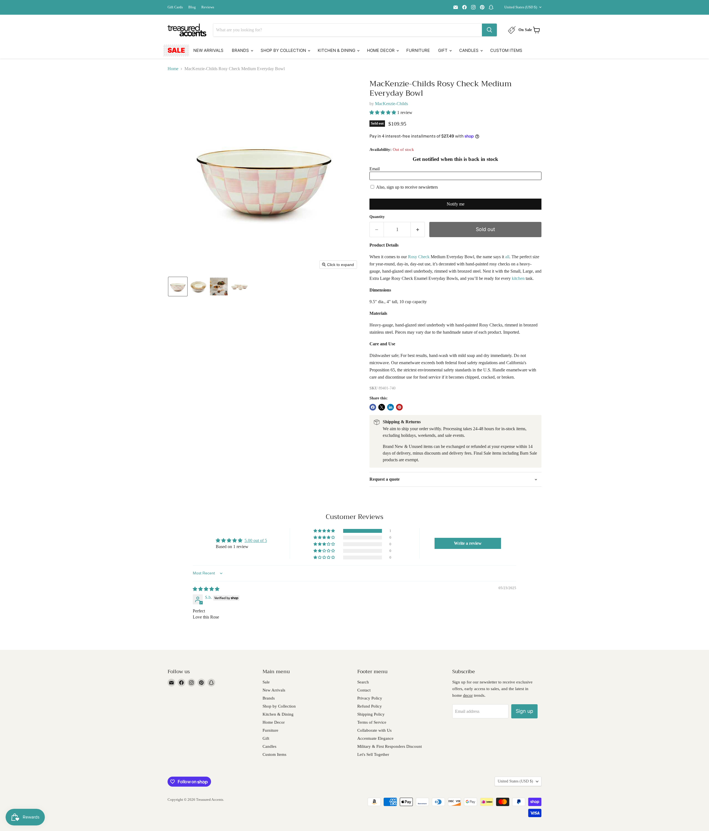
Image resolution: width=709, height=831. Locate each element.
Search (363, 682)
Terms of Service (371, 722)
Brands (241, 50)
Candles (469, 50)
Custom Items (506, 50)
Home (173, 68)
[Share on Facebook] (372, 407)
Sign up (524, 711)
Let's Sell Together (373, 754)
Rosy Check (419, 256)
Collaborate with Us (374, 730)
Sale (176, 50)
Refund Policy (369, 706)
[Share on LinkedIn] (390, 407)
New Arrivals (208, 50)
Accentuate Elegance (375, 738)
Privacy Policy (369, 698)
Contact (364, 690)
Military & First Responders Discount (389, 746)
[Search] (489, 30)
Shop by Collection (284, 50)
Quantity (377, 217)
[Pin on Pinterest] (399, 407)
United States (520, 7)
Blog (192, 7)
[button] (177, 286)
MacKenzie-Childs (391, 103)
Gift (443, 50)
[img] (206, 589)
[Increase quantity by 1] (418, 229)
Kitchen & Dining (337, 50)
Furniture (418, 50)
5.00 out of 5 (256, 540)
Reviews (207, 7)
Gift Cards (175, 7)
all (507, 256)
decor (468, 695)
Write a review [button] (468, 543)
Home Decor (381, 50)
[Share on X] (381, 407)
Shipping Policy (371, 714)
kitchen (518, 278)
